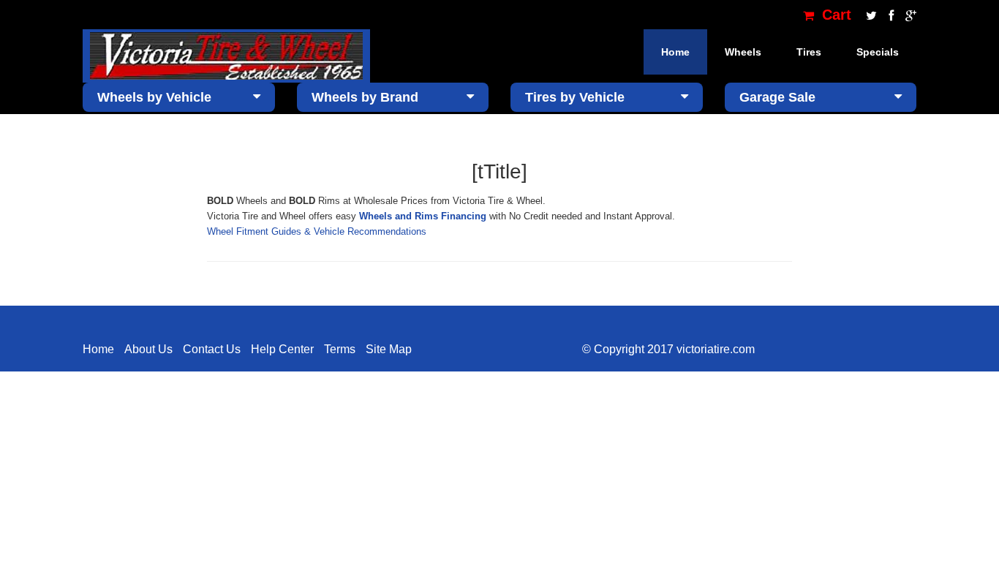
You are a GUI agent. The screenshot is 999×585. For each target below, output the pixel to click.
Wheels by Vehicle (154, 97)
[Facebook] (889, 15)
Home (675, 52)
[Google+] (907, 15)
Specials (877, 52)
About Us (148, 349)
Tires (808, 52)
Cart (834, 15)
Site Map (389, 349)
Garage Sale (777, 97)
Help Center (282, 349)
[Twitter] (870, 15)
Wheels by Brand (365, 97)
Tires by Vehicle (575, 97)
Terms (339, 349)
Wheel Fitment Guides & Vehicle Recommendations (316, 231)
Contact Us (212, 349)
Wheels (743, 52)
